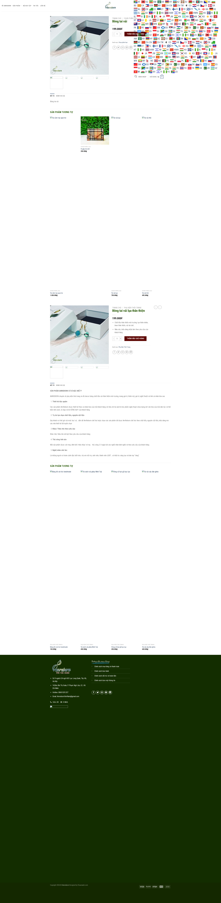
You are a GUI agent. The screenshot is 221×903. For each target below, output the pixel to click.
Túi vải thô (145, 293)
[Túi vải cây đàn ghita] (156, 556)
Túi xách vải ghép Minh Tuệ (89, 647)
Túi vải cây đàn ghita (148, 647)
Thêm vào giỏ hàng (135, 338)
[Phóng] (53, 72)
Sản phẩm (16, 6)
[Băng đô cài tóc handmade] (64, 556)
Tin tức (36, 6)
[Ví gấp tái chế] (95, 130)
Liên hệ (42, 6)
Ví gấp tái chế (85, 149)
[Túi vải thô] (156, 202)
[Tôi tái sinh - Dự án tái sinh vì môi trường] (110, 6)
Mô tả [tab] (52, 96)
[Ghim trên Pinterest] (127, 47)
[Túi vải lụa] (125, 202)
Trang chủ (116, 18)
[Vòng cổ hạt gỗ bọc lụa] (125, 556)
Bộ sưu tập (27, 6)
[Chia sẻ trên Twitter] (118, 47)
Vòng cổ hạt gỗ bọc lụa (118, 647)
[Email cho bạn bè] (123, 47)
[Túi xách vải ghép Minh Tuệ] (95, 556)
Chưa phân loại (130, 18)
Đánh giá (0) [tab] (60, 96)
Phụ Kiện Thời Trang (132, 308)
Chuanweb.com (83, 885)
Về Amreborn (6, 6)
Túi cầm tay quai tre (56, 293)
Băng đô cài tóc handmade (59, 647)
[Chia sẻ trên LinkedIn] (131, 47)
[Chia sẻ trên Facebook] (114, 47)
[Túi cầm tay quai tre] (64, 202)
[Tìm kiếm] (136, 76)
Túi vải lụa (114, 293)
